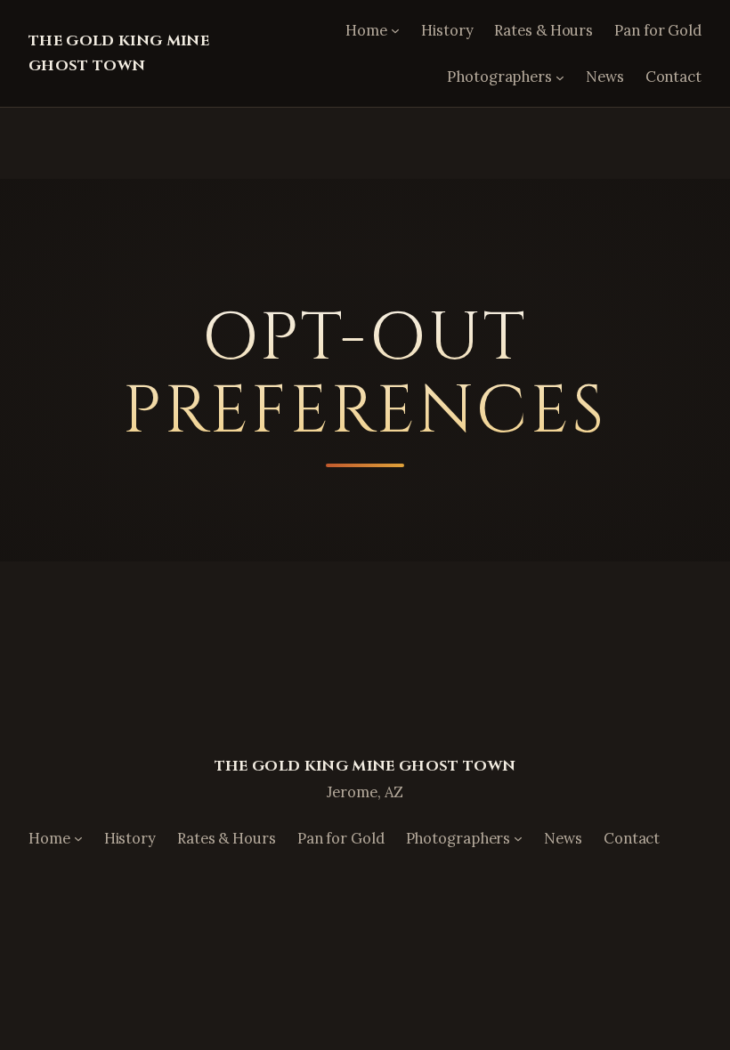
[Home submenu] (395, 30)
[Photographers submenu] (560, 76)
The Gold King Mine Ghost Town (365, 766)
